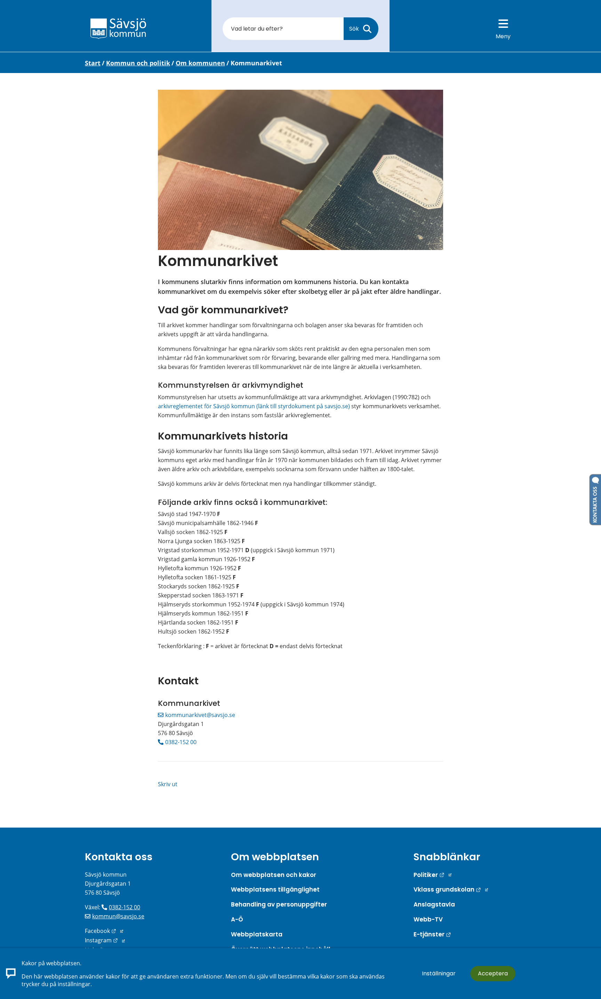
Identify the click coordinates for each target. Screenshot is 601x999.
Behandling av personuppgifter (279, 904)
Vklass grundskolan (451, 889)
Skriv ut (167, 784)
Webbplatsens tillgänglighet (275, 889)
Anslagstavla (434, 904)
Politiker (432, 875)
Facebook (104, 931)
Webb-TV (428, 919)
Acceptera (493, 973)
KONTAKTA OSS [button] (595, 503)
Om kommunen (200, 63)
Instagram (105, 940)
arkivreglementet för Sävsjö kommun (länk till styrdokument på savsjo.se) (254, 406)
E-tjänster (432, 934)
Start (93, 63)
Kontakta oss (118, 857)
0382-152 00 (181, 742)
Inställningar (439, 973)
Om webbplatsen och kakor (273, 875)
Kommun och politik (138, 63)
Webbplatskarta (256, 934)
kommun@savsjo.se (118, 916)
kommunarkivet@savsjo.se (200, 715)
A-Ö (237, 919)
